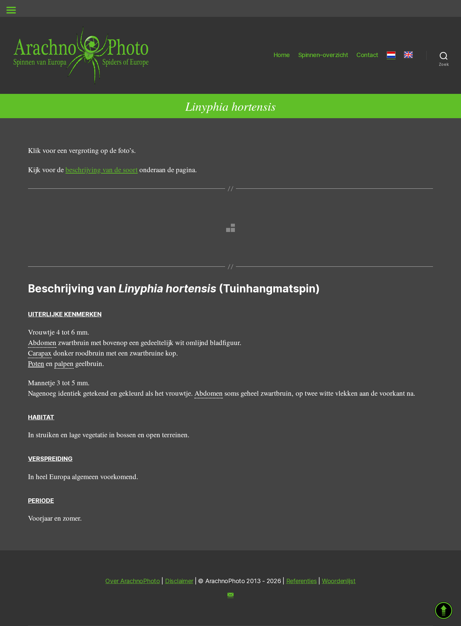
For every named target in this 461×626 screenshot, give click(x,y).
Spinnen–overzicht (323, 54)
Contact (367, 54)
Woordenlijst (339, 580)
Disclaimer (179, 580)
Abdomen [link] (42, 342)
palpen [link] (64, 363)
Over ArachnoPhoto (132, 580)
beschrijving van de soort (101, 169)
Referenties (301, 580)
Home (282, 54)
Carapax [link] (40, 353)
